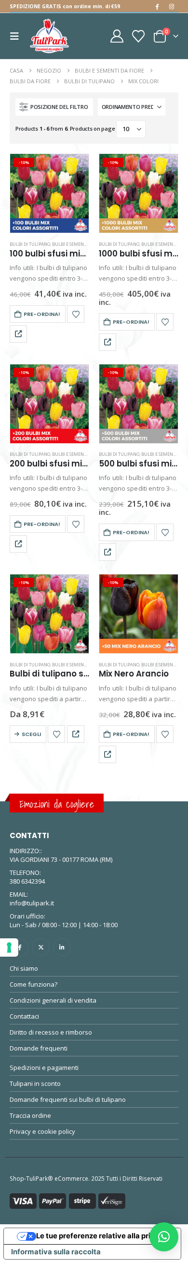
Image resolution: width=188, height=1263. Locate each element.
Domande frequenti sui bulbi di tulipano (68, 1099)
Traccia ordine (30, 1115)
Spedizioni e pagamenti (44, 1067)
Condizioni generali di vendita (53, 1000)
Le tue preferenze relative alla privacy (102, 1236)
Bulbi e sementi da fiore (79, 244)
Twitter (41, 947)
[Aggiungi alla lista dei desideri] (75, 314)
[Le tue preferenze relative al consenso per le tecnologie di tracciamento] (9, 947)
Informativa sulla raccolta (56, 1252)
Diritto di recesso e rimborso (51, 1032)
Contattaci (24, 1016)
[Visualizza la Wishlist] (138, 36)
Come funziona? (33, 984)
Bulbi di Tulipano (30, 244)
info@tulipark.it (32, 903)
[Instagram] (171, 6)
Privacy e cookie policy (42, 1131)
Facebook (19, 947)
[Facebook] (156, 6)
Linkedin (62, 947)
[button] (17, 36)
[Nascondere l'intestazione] (49, 36)
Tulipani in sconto (35, 1083)
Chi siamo (24, 968)
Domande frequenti (38, 1048)
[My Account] (116, 36)
